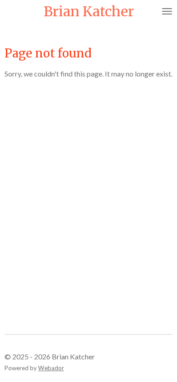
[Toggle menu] (167, 11)
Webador (51, 368)
